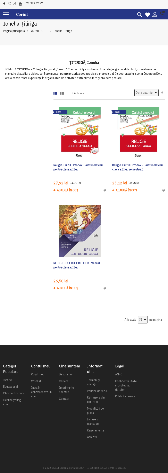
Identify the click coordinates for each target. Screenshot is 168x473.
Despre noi (66, 374)
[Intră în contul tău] (154, 14)
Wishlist (36, 381)
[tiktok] (16, 3)
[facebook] (5, 3)
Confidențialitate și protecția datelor (126, 385)
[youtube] (21, 3)
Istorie (7, 380)
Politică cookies (125, 396)
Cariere (63, 381)
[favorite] (147, 14)
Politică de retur (97, 391)
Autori (35, 31)
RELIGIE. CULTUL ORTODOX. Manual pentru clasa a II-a (76, 265)
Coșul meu (37, 374)
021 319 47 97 (34, 3)
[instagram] (10, 3)
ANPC (118, 374)
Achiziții (92, 437)
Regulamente (95, 430)
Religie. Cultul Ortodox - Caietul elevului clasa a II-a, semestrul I (137, 167)
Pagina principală (14, 31)
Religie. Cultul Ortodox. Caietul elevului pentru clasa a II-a (78, 167)
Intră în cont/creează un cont (41, 392)
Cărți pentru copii (14, 393)
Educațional (10, 387)
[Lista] (62, 92)
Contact (64, 399)
